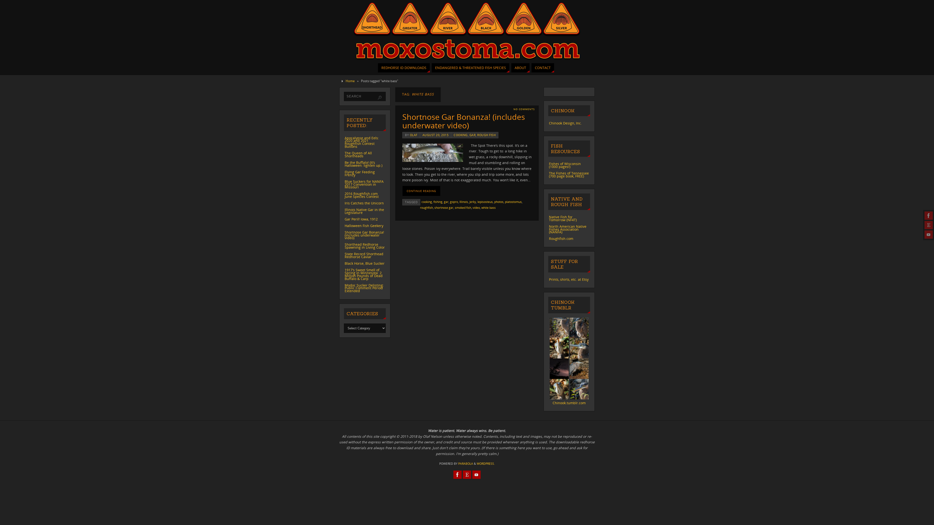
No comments (524, 109)
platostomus (513, 202)
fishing (437, 202)
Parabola (465, 464)
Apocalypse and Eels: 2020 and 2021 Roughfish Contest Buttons (362, 142)
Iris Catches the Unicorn (364, 203)
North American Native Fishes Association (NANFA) (567, 229)
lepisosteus (485, 202)
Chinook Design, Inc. (565, 123)
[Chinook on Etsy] (929, 225)
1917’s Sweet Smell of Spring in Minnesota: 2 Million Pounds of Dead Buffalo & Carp (364, 274)
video (476, 208)
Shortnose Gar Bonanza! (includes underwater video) (463, 121)
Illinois (463, 202)
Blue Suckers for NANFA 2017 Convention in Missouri (364, 184)
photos (498, 202)
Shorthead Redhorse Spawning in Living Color (365, 246)
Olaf (413, 135)
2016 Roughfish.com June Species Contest (362, 195)
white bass (488, 208)
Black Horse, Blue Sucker (365, 263)
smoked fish (463, 208)
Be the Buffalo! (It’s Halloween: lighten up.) (363, 164)
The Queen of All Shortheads (358, 154)
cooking (461, 135)
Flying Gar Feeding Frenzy (360, 173)
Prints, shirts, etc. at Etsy (569, 279)
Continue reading (421, 191)
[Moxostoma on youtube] (929, 234)
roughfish (426, 208)
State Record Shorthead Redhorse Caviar (364, 255)
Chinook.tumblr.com (569, 403)
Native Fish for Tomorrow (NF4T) (563, 218)
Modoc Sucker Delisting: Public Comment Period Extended (364, 288)
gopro (454, 202)
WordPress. (486, 464)
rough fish (486, 135)
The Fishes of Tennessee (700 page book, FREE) (569, 174)
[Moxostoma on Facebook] (929, 215)
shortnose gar (443, 208)
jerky (472, 202)
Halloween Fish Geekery (364, 225)
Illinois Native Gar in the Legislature (364, 211)
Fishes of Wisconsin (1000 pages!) (565, 165)
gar (472, 135)
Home (350, 81)
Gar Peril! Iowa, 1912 (361, 219)
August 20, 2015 (435, 135)
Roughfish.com (561, 238)
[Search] (379, 97)
